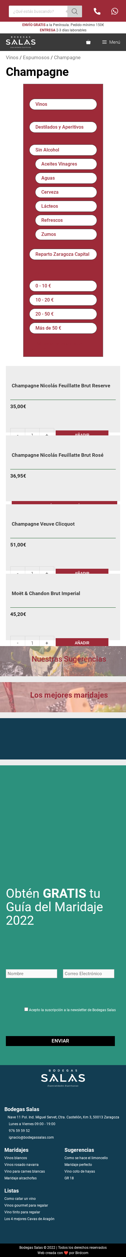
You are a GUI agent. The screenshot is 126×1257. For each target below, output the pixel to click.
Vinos (12, 57)
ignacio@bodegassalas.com (31, 1137)
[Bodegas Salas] (19, 42)
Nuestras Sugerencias (69, 659)
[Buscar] (74, 11)
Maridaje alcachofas (20, 1178)
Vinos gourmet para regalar (26, 1205)
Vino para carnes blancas (24, 1171)
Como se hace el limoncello (86, 1158)
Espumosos (36, 57)
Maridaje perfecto (78, 1165)
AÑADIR (82, 643)
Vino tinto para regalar (22, 1212)
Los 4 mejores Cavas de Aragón (29, 1219)
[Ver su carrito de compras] (88, 42)
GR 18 (69, 1178)
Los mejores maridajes (69, 695)
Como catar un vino (20, 1199)
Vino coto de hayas (79, 1171)
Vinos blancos (15, 1158)
